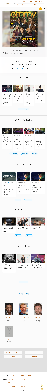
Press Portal (10, 382)
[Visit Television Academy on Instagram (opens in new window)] (21, 390)
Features (19, 4)
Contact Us (11, 379)
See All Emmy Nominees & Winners (12, 352)
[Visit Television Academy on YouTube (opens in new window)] (28, 390)
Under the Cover (25, 153)
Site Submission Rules (13, 386)
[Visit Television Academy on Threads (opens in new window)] (23, 390)
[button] (9, 221)
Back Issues (34, 153)
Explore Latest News (23, 282)
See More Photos (18, 235)
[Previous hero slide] (13, 36)
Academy (29, 4)
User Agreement (29, 384)
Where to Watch (21, 69)
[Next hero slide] (34, 36)
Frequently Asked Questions (34, 352)
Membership (40, 4)
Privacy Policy (11, 384)
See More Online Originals (23, 109)
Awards (23, 4)
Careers (14, 377)
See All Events (18, 199)
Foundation (34, 4)
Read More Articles (13, 153)
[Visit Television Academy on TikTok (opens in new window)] (26, 390)
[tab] (16, 36)
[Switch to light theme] (40, 8)
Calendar (13, 356)
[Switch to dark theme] (44, 8)
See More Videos (29, 235)
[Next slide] (42, 225)
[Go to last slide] (4, 225)
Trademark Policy (20, 384)
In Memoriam (23, 294)
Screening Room (28, 199)
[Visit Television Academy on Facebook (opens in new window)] (19, 390)
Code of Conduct (23, 386)
